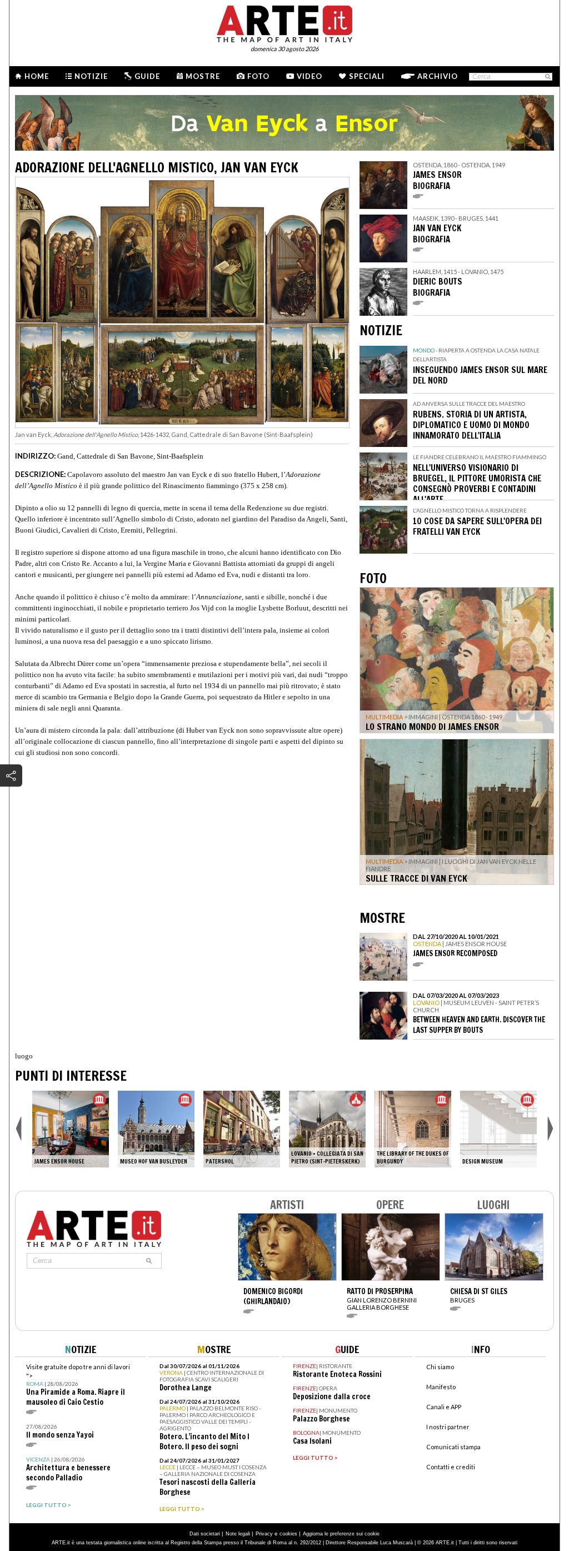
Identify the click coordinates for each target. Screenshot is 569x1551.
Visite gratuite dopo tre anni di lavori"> (78, 1385)
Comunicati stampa (453, 1446)
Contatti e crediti (450, 1466)
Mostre (203, 76)
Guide (147, 76)
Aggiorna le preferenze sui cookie (341, 1534)
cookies (288, 1534)
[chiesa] (327, 1129)
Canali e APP (443, 1406)
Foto (258, 76)
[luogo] (241, 1129)
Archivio (437, 76)
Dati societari (204, 1534)
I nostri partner (448, 1426)
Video (309, 76)
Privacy (264, 1534)
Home (36, 76)
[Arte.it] (284, 22)
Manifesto (441, 1386)
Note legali (238, 1534)
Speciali (367, 76)
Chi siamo (440, 1366)
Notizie (91, 76)
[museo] (70, 1129)
